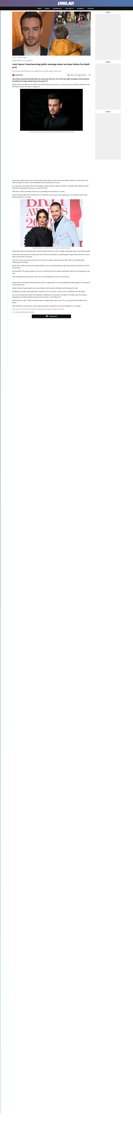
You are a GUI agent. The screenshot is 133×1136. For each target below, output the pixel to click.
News (39, 8)
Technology (57, 8)
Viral (27, 312)
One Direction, (54, 84)
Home (14, 58)
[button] (90, 75)
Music (47, 8)
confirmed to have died (68, 84)
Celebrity (80, 8)
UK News (31, 312)
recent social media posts (61, 195)
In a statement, (17, 186)
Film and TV (69, 8)
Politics (91, 8)
